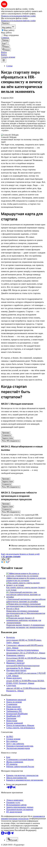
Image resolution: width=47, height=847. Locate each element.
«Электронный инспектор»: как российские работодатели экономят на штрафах (26, 600)
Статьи (9, 66)
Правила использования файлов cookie (18, 21)
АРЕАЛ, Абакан (38, 653)
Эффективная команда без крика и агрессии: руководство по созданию (26, 579)
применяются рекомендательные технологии (23, 817)
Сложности (6, 435)
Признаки (5, 433)
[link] (5, 46)
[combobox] (12, 839)
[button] (4, 52)
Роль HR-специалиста (10, 441)
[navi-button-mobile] (3, 60)
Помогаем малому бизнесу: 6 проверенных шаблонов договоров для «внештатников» (25, 626)
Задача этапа (7, 438)
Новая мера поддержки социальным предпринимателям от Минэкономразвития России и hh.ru (25, 613)
